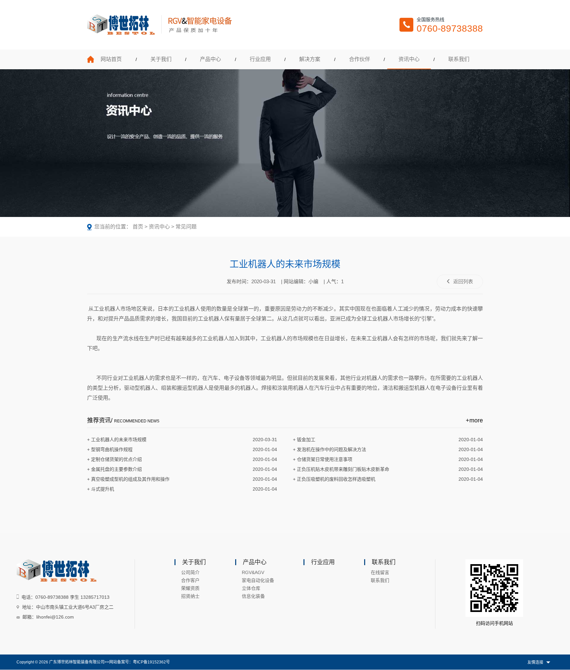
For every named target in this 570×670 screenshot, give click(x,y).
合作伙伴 (359, 59)
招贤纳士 (190, 596)
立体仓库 (251, 588)
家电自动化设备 (258, 580)
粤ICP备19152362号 (151, 662)
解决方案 (309, 59)
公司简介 (190, 572)
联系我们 (458, 59)
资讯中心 (409, 59)
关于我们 (161, 59)
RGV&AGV (253, 572)
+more (474, 420)
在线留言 (380, 572)
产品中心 (210, 59)
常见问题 (186, 226)
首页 (138, 226)
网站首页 (111, 59)
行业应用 (260, 59)
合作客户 (190, 580)
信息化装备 (253, 596)
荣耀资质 (190, 588)
